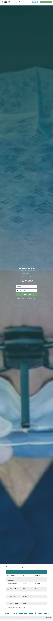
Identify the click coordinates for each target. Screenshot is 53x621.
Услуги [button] (19, 1)
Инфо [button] (23, 2)
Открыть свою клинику (15, 3)
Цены (23, 1)
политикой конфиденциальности (32, 301)
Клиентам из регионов (15, 2)
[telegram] (33, 2)
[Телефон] (37, 2)
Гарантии (27, 1)
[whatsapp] (35, 2)
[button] (46, 2)
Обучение (27, 2)
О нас (12, 1)
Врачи (15, 1)
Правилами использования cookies (26, 617)
